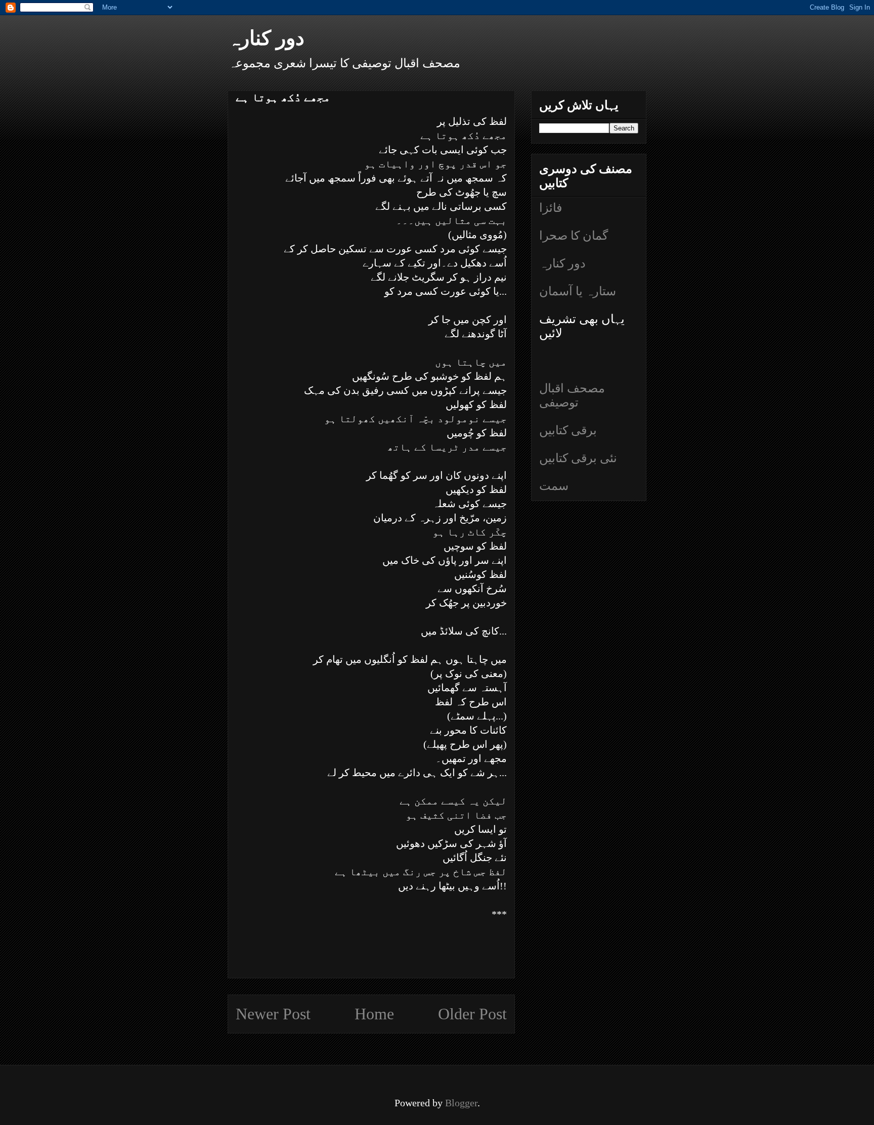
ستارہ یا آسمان (577, 291)
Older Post (472, 1014)
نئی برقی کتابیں (578, 458)
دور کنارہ (266, 38)
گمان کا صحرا (573, 235)
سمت (554, 485)
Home (374, 1014)
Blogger (461, 1102)
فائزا (550, 207)
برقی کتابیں (568, 430)
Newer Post (273, 1014)
